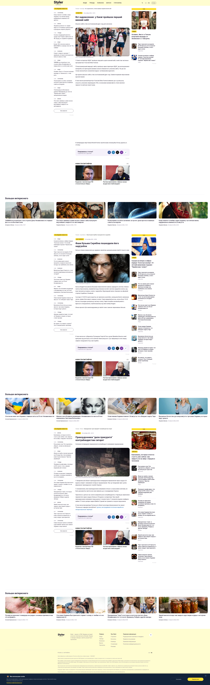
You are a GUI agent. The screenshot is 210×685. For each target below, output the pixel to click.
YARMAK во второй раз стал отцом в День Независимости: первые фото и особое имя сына (63, 64)
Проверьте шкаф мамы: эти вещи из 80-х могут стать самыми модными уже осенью (63, 466)
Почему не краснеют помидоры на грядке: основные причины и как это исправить (63, 475)
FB (109, 152)
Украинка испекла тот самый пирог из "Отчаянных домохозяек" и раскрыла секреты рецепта (63, 27)
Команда (113, 641)
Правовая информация (129, 641)
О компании (114, 644)
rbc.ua (153, 2)
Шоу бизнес (83, 234)
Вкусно (108, 3)
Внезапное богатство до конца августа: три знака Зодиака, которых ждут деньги (63, 307)
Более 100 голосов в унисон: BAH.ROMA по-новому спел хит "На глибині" (64, 45)
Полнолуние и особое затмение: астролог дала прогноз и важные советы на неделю (63, 82)
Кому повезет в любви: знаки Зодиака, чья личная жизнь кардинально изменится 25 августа (62, 17)
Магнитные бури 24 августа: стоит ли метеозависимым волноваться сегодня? (63, 272)
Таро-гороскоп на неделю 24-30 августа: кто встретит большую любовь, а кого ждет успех (146, 46)
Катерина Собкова (9, 225)
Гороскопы (117, 3)
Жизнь (81, 428)
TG (113, 152)
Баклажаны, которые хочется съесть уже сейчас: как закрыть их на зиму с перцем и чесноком (63, 436)
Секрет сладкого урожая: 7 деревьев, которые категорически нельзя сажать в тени (63, 55)
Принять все (195, 679)
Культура (82, 8)
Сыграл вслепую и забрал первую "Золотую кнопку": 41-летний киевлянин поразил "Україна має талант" (147, 58)
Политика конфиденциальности (132, 644)
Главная (77, 8)
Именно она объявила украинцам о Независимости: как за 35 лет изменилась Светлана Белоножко (63, 290)
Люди (85, 3)
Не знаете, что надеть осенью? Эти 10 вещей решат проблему (63, 324)
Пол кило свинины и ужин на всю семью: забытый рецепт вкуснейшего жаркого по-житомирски (63, 103)
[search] (142, 3)
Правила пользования (129, 639)
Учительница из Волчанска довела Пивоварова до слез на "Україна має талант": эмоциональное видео (63, 92)
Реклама (113, 646)
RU (149, 3)
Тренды (92, 3)
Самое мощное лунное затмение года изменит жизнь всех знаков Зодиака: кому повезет (63, 524)
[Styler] (58, 3)
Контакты (113, 639)
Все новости (63, 110)
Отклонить (178, 679)
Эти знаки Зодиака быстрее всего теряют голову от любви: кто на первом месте (63, 484)
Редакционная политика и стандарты (133, 636)
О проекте (113, 636)
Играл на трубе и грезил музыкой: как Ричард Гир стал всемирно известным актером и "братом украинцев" (63, 456)
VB (121, 152)
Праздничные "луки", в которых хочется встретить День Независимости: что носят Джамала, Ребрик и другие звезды (63, 495)
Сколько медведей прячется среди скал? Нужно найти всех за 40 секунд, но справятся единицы (63, 36)
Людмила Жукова (60, 225)
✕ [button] (205, 675)
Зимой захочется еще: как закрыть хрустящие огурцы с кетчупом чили (62, 506)
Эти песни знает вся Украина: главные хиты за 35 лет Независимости (62, 281)
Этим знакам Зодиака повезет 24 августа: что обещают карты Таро (63, 298)
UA (146, 3)
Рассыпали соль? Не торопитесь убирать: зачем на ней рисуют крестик (63, 445)
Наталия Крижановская (11, 419)
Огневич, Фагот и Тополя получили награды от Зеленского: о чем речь (64, 73)
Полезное (100, 3)
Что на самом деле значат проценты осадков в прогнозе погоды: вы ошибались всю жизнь (63, 263)
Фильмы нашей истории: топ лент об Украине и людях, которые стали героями (63, 316)
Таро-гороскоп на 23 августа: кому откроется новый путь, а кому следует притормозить (62, 515)
